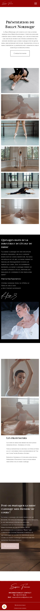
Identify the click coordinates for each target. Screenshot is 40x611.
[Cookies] (4, 606)
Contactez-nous (20, 53)
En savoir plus (10, 546)
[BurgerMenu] (35, 3)
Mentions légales (20, 605)
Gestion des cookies (20, 608)
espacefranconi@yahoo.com (22, 597)
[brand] (8, 3)
